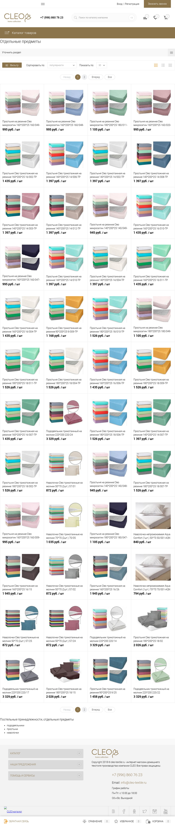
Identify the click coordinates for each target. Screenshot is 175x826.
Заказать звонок (157, 3)
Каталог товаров (23, 33)
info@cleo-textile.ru (133, 782)
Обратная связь (18, 821)
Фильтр (14, 65)
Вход (119, 4)
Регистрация (132, 4)
